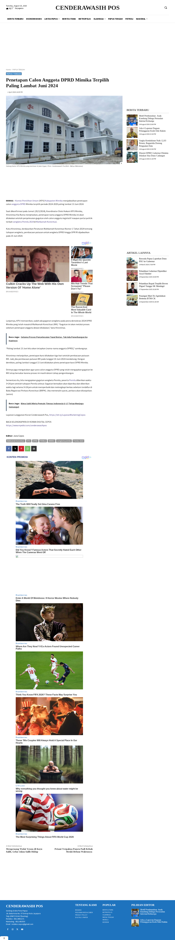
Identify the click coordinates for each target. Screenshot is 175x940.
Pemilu (72, 380)
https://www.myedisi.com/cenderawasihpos (26, 425)
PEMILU (43, 441)
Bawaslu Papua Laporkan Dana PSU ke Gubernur (153, 259)
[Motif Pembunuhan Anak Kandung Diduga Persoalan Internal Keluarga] (132, 120)
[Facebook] (8, 448)
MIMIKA (51, 441)
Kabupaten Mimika (54, 200)
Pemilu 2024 (78, 441)
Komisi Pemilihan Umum (27, 200)
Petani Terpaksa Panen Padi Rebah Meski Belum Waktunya (74, 850)
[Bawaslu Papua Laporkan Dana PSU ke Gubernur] (132, 262)
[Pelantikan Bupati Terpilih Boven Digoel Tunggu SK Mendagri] (132, 287)
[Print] (34, 448)
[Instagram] (12, 929)
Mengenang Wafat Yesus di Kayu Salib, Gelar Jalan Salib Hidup (24, 850)
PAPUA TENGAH (19, 69)
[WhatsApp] (27, 448)
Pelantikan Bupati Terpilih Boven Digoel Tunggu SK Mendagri (153, 284)
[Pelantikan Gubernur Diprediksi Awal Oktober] (132, 275)
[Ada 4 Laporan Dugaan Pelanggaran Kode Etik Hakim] (132, 132)
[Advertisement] (87, 42)
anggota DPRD (19, 204)
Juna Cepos (18, 435)
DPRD (35, 441)
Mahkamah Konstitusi (46, 221)
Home (8, 69)
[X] (15, 448)
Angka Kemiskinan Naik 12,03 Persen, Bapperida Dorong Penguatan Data (152, 143)
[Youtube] (22, 929)
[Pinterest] (21, 448)
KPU (28, 441)
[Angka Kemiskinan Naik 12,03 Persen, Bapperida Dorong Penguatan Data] (132, 144)
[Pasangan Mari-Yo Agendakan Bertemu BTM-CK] (132, 300)
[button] (165, 7)
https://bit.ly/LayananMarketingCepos (67, 414)
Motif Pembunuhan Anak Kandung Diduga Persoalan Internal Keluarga (151, 118)
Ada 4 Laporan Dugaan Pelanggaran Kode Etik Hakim (153, 921)
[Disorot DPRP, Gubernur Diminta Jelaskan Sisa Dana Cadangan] (132, 157)
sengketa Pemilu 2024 (23, 221)
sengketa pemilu (64, 441)
